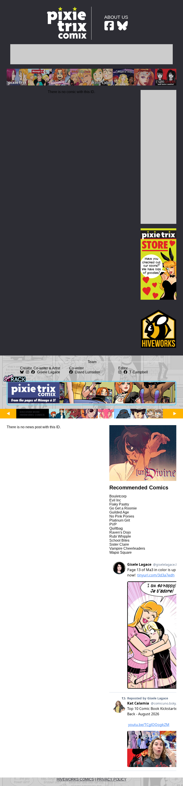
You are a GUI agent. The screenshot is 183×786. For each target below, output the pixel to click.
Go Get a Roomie (123, 508)
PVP (113, 524)
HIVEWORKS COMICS (75, 779)
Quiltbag (116, 528)
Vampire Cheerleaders (127, 548)
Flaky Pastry (119, 504)
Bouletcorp (118, 496)
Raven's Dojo (120, 532)
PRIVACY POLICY (112, 779)
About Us (116, 17)
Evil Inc (115, 500)
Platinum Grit (119, 520)
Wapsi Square (120, 552)
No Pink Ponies (121, 516)
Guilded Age (119, 512)
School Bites (119, 540)
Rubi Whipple (120, 536)
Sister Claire (119, 544)
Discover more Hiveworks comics (32, 413)
